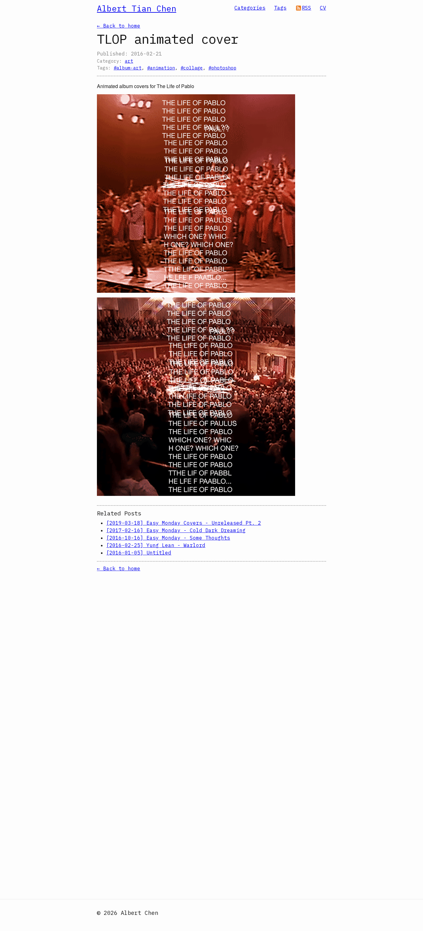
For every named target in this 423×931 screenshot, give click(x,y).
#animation (161, 68)
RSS (306, 7)
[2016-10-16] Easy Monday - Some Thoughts (168, 538)
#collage (192, 68)
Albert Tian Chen (136, 8)
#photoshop (222, 68)
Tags (280, 7)
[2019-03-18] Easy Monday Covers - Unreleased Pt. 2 (183, 523)
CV (323, 7)
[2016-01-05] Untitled (138, 553)
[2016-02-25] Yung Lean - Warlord (155, 545)
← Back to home (118, 26)
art (129, 61)
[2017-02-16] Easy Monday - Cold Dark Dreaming (176, 530)
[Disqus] (211, 649)
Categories (249, 7)
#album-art (128, 68)
